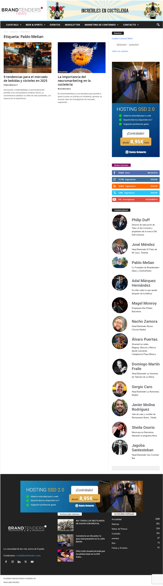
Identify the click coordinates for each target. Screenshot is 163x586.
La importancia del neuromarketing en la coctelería (74, 81)
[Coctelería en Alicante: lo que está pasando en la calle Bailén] (66, 540)
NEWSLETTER (72, 24)
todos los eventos (120, 51)
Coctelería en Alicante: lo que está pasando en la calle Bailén (90, 538)
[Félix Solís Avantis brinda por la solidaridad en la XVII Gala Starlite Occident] (66, 556)
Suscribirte (151, 199)
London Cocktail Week (122, 38)
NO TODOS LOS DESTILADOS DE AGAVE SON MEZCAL (90, 522)
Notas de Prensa (119, 529)
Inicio (6, 32)
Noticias (7, 72)
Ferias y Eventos (120, 548)
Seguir (154, 179)
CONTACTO (129, 24)
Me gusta (152, 173)
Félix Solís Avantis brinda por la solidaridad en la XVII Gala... (90, 554)
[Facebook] (7, 562)
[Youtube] (32, 562)
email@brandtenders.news (28, 555)
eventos (115, 538)
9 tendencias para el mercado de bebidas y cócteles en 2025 (26, 79)
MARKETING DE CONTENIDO (100, 24)
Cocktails (116, 533)
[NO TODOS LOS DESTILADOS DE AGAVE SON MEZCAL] (66, 525)
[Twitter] (26, 562)
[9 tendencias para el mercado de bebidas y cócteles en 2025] (27, 57)
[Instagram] (13, 562)
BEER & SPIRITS (34, 24)
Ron (113, 543)
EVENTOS (55, 24)
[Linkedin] (20, 562)
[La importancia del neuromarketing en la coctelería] (82, 57)
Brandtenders (64, 89)
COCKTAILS (12, 24)
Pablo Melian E (11, 85)
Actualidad (63, 72)
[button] (158, 24)
